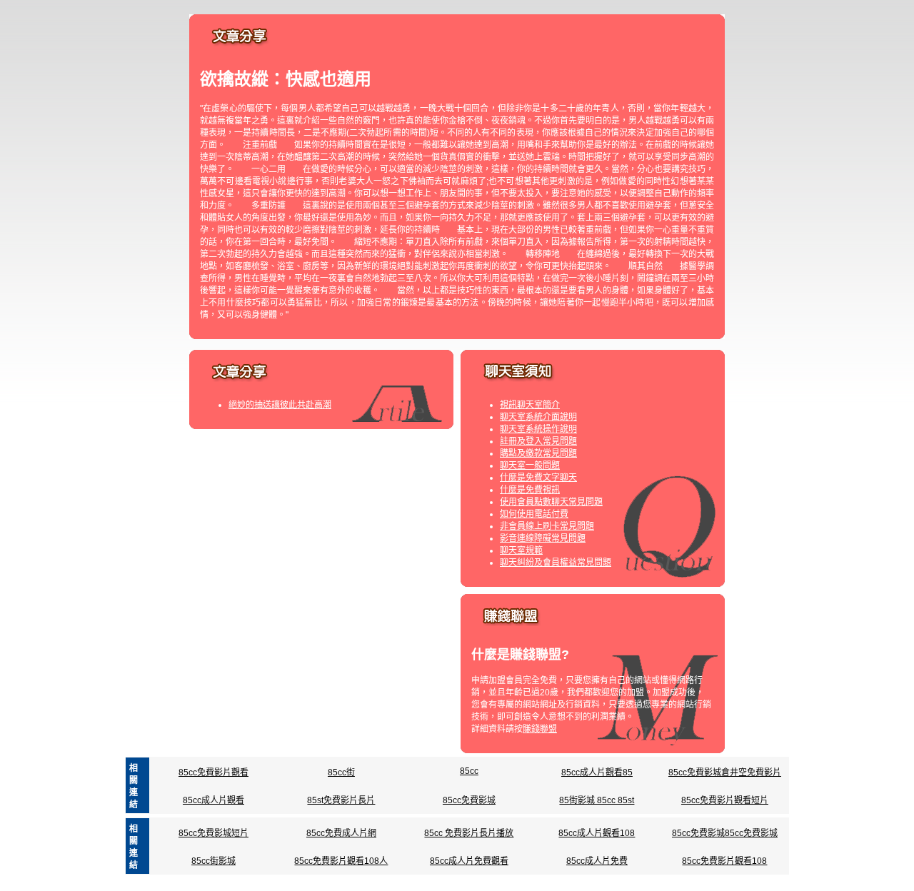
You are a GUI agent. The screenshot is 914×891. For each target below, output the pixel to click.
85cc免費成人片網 (341, 833)
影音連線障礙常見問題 (543, 538)
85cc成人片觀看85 (597, 772)
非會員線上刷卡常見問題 (547, 526)
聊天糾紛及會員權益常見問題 (555, 563)
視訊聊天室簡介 (530, 405)
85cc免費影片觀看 (213, 772)
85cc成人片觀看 (213, 800)
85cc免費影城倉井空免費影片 (724, 772)
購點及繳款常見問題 (538, 453)
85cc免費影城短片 (213, 833)
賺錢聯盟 (540, 729)
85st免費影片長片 (341, 800)
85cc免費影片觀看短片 (724, 800)
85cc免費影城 (469, 800)
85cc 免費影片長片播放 (468, 833)
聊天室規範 (521, 550)
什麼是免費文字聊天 (538, 478)
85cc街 (341, 772)
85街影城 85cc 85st (596, 800)
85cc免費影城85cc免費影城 (725, 833)
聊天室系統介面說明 (538, 417)
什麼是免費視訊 (530, 490)
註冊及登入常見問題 (538, 441)
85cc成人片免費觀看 (469, 861)
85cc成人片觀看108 (596, 833)
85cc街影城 (213, 861)
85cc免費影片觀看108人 (341, 861)
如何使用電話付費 (534, 514)
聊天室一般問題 (530, 465)
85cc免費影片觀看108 (724, 861)
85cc (469, 771)
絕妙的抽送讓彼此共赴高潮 (279, 405)
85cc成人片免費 (597, 861)
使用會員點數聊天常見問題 (551, 502)
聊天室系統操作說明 (538, 429)
